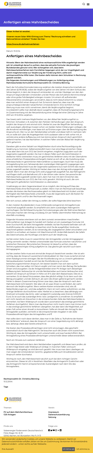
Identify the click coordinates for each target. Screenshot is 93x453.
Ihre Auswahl (8, 449)
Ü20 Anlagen (10, 415)
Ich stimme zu (83, 449)
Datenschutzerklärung (59, 415)
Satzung (52, 417)
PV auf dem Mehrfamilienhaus (18, 412)
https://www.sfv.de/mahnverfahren (22, 44)
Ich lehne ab (68, 449)
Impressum (53, 412)
